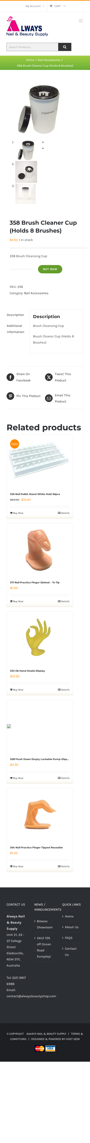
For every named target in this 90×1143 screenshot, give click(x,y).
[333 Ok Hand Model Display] (40, 638)
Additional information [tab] (15, 329)
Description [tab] (15, 315)
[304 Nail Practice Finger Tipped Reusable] (40, 814)
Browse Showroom (45, 924)
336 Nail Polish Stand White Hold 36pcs (35, 494)
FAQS (69, 938)
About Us (72, 927)
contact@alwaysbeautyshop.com (31, 996)
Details (65, 513)
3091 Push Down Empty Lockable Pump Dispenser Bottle (46, 759)
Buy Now (50, 269)
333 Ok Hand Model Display (27, 670)
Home (69, 916)
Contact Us (71, 952)
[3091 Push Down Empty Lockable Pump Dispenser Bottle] (9, 726)
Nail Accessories (36, 293)
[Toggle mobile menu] (81, 20)
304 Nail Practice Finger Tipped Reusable (36, 847)
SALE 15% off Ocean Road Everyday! (44, 947)
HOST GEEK (72, 1039)
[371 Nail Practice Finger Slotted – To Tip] (40, 549)
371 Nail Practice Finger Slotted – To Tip (35, 582)
